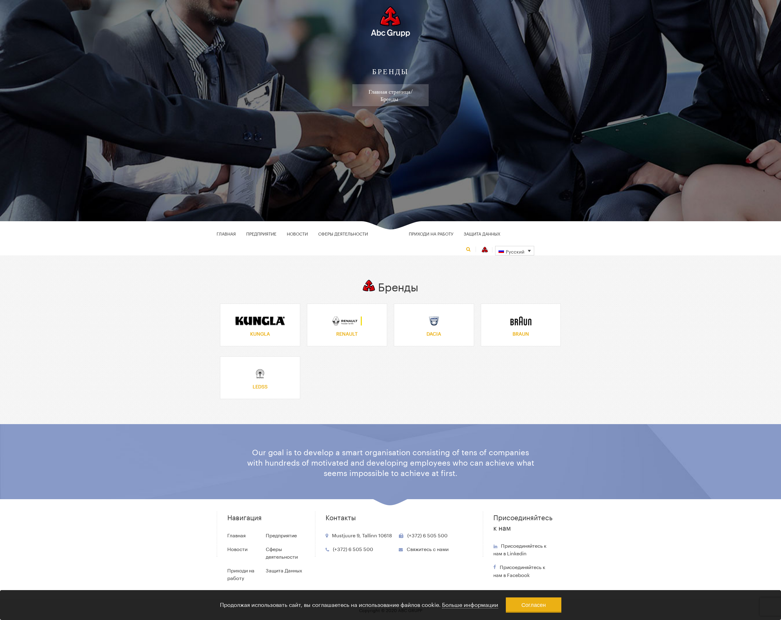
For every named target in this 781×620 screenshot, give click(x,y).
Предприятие (261, 233)
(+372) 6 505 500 (353, 548)
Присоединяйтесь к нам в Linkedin (519, 549)
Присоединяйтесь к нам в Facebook (519, 571)
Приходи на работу (431, 233)
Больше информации (470, 604)
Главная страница (389, 91)
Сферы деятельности (343, 233)
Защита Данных (482, 233)
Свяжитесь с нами (427, 548)
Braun (521, 333)
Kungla (260, 333)
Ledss (260, 386)
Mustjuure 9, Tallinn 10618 (362, 535)
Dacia (433, 333)
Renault (347, 333)
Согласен (533, 604)
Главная (226, 233)
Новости (297, 233)
